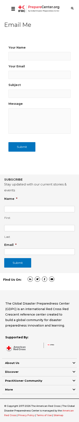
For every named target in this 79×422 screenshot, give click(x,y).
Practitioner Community (23, 380)
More (9, 389)
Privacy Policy (26, 415)
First (7, 217)
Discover (12, 371)
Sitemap (58, 415)
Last (7, 236)
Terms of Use (44, 415)
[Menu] (13, 8)
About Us (12, 363)
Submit (22, 146)
